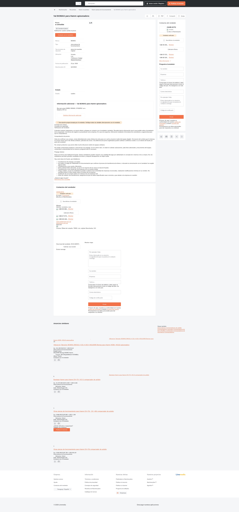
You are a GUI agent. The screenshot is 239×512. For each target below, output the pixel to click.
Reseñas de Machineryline (92, 488)
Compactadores (169, 332)
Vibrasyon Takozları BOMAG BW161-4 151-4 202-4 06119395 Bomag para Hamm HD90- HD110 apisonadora (91, 345)
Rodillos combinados (167, 330)
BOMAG (73, 40)
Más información (164, 61)
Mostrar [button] (70, 209)
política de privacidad (94, 309)
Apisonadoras (161, 328)
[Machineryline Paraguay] (63, 3)
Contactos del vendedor (61, 485)
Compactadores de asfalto (174, 328)
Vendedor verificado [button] (65, 193)
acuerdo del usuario (113, 309)
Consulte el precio (63, 28)
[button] (147, 16)
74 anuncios (65, 195)
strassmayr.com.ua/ (62, 223)
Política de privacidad (91, 482)
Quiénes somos (58, 479)
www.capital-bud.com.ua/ (63, 221)
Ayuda (55, 482)
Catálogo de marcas (91, 492)
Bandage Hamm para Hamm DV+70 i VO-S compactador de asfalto (76, 380)
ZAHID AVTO (60, 192)
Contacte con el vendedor (65, 35)
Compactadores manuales (165, 329)
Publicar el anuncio (61, 429)
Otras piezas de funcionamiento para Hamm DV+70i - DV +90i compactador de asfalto (83, 411)
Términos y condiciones (92, 479)
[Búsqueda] (87, 3)
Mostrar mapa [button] (89, 242)
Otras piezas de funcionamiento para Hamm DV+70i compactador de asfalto (80, 449)
